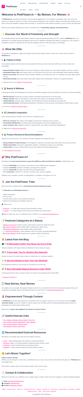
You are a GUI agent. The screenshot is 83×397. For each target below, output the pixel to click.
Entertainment (43, 3)
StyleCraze (6, 345)
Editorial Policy (32, 391)
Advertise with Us (29, 389)
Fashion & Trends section (24, 82)
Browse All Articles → (10, 277)
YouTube (6, 210)
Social (30, 10)
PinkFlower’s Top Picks (14, 150)
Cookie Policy (63, 389)
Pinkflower (11, 6)
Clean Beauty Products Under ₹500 (14, 326)
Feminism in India (8, 343)
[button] (80, 7)
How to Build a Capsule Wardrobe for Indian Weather (19, 322)
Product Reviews (10, 233)
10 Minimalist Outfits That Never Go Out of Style (29, 244)
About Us (20, 389)
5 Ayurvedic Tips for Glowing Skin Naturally (27, 252)
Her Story (23, 10)
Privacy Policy (11, 389)
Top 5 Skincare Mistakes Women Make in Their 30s (19, 320)
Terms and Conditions (49, 391)
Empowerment (32, 3)
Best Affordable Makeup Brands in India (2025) (29, 269)
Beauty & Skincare (10, 225)
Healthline (6, 347)
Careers (38, 389)
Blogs (4, 389)
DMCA (78, 389)
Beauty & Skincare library (19, 106)
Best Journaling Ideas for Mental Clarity (15, 324)
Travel (37, 10)
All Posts (22, 3)
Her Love (67, 3)
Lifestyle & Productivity (19, 128)
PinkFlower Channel (16, 385)
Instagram (6, 208)
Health (60, 3)
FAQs (39, 391)
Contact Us (45, 389)
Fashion (53, 3)
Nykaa (5, 341)
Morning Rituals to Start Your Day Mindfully (27, 260)
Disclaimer (71, 389)
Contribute (54, 389)
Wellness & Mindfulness (12, 229)
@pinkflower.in (15, 383)
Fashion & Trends (10, 227)
